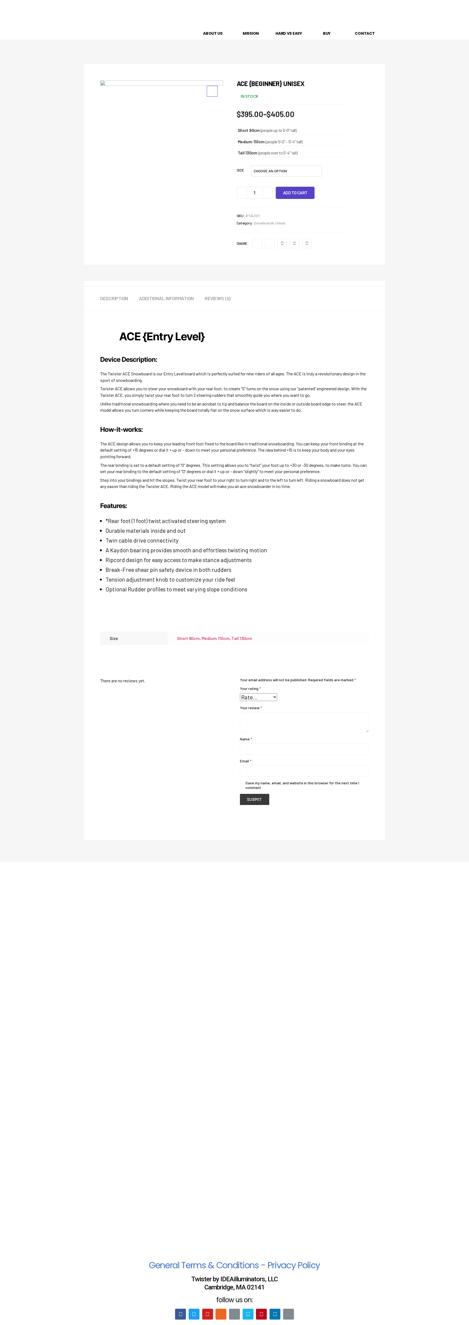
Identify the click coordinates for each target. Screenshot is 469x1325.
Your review (251, 707)
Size (240, 170)
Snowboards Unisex (270, 223)
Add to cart (295, 192)
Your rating (250, 688)
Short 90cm (188, 638)
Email (245, 761)
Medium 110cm (216, 638)
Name (246, 739)
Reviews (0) (217, 298)
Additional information (166, 298)
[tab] (119, 298)
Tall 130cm (242, 638)
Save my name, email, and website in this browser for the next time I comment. (302, 785)
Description (114, 298)
